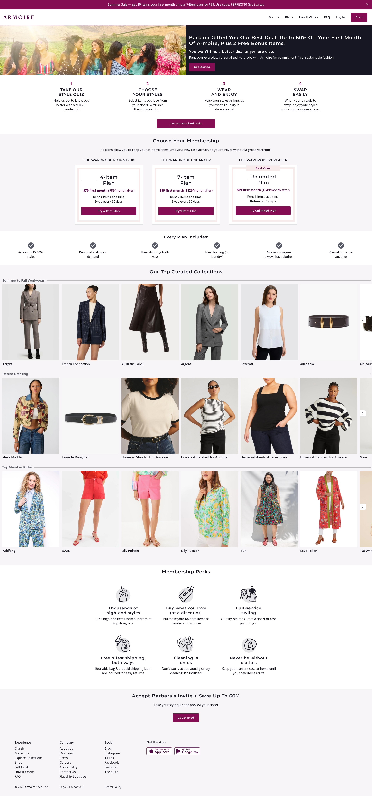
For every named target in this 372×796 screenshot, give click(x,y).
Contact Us (68, 772)
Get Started (256, 4)
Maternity (22, 753)
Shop (18, 762)
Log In (340, 17)
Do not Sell (76, 787)
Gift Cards (22, 767)
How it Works (24, 772)
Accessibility (68, 767)
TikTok (109, 758)
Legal (63, 787)
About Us (66, 748)
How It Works (308, 17)
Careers (65, 762)
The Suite (111, 772)
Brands (274, 17)
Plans (289, 17)
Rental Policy (113, 787)
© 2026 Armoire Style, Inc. (32, 787)
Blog (108, 748)
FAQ (327, 17)
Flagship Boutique (73, 776)
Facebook (112, 762)
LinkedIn (111, 767)
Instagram (112, 753)
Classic (20, 748)
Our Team (67, 753)
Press (64, 758)
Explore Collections (29, 758)
